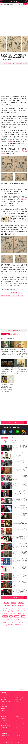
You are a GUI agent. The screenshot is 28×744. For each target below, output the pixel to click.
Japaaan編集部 (19, 63)
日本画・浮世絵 (7, 63)
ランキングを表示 (13, 597)
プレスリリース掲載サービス (14, 422)
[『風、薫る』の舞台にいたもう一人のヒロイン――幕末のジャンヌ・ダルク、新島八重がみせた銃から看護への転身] (6, 455)
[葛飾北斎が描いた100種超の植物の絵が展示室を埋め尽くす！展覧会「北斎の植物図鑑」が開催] (7, 345)
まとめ (17, 695)
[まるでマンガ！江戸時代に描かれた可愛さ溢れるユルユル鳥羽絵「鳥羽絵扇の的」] (14, 44)
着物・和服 (18, 699)
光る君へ (24, 622)
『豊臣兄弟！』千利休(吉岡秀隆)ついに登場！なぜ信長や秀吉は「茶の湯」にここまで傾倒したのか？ (19, 515)
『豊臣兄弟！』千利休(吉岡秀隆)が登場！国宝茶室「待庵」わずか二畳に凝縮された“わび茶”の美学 (19, 469)
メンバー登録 (25, 4)
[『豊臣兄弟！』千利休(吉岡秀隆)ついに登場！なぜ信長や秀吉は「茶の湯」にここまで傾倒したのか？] (6, 516)
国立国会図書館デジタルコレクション (12, 296)
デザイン (17, 616)
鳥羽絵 (25, 334)
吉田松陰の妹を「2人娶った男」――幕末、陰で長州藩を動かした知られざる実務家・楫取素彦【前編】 (19, 553)
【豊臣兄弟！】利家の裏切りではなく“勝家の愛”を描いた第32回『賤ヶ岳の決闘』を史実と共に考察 (19, 500)
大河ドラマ (21, 602)
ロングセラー (6, 608)
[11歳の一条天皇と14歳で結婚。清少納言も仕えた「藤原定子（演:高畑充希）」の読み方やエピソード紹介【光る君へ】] (7, 379)
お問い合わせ (18, 721)
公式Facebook (4, 432)
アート (2, 63)
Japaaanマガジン (19, 716)
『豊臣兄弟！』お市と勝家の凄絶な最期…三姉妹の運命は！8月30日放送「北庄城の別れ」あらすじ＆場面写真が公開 (19, 591)
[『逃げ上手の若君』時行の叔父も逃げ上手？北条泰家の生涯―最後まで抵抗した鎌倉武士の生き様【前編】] (6, 546)
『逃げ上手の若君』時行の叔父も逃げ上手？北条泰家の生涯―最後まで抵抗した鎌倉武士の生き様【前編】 (19, 545)
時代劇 (16, 611)
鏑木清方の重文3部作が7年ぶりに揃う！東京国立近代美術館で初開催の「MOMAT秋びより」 (19, 568)
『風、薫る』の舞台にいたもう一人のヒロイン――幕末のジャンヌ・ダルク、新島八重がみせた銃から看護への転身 (19, 454)
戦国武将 (21, 605)
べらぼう (8, 613)
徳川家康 (6, 616)
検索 (26, 1)
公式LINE (17, 432)
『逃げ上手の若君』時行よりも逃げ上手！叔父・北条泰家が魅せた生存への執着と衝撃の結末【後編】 (19, 583)
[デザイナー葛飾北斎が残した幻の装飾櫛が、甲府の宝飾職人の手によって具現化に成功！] (7, 363)
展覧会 (4, 622)
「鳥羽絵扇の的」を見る (14, 293)
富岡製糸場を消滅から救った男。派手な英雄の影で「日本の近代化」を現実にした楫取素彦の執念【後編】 (19, 575)
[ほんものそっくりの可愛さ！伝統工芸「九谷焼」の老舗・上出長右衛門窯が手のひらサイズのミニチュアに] (6, 561)
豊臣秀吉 (15, 619)
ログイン (20, 4)
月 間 (22, 441)
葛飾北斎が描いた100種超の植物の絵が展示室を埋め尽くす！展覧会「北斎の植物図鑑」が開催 (7, 352)
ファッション (5, 699)
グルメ (3, 704)
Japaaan (14, 1)
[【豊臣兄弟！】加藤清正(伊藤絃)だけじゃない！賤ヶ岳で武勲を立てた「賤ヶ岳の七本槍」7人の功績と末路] (6, 478)
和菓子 (17, 704)
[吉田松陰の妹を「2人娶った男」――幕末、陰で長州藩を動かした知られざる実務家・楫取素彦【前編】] (6, 554)
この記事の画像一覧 (14, 331)
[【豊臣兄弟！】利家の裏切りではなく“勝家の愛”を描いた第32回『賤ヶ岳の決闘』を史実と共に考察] (6, 501)
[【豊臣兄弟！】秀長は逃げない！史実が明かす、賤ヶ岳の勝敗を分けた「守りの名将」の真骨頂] (6, 463)
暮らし (3, 708)
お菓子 (24, 608)
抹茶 (12, 616)
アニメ (14, 605)
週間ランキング (19, 727)
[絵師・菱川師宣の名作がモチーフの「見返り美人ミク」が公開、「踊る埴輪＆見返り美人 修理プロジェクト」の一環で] (20, 345)
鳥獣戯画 (11, 141)
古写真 (3, 710)
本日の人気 (4, 727)
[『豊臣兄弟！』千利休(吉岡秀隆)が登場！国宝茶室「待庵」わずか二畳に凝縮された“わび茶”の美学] (6, 470)
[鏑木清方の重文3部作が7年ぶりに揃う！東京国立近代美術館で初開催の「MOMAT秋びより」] (6, 569)
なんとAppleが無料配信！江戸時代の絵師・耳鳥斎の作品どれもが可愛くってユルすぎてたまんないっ (18, 219)
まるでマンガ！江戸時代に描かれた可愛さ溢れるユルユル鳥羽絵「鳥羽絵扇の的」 (13, 57)
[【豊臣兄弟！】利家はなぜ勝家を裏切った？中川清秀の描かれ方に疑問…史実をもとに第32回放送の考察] (6, 486)
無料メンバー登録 (19, 723)
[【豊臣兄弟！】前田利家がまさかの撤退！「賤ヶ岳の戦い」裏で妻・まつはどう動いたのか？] (6, 508)
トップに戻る (24, 689)
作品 (13, 63)
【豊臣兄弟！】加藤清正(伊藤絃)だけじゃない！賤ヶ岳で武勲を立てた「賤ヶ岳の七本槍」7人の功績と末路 (19, 477)
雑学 (20, 608)
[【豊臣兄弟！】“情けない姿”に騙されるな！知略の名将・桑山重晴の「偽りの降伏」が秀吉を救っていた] (6, 448)
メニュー (1, 1)
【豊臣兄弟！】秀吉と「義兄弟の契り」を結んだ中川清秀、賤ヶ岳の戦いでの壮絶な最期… (19, 530)
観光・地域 (4, 706)
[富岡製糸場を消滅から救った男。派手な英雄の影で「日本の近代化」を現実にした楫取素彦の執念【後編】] (6, 576)
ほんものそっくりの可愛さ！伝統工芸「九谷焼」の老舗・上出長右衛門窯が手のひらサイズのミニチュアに (19, 560)
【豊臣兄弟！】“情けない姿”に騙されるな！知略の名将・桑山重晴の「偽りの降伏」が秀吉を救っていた (19, 447)
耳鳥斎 (24, 199)
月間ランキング (5, 730)
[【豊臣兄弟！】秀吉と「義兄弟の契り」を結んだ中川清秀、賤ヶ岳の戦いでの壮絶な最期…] (6, 531)
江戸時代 (19, 334)
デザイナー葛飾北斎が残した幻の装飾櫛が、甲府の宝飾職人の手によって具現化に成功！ (7, 370)
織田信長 (15, 613)
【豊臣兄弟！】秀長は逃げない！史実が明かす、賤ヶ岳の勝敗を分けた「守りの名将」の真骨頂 (19, 462)
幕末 (6, 611)
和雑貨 (17, 701)
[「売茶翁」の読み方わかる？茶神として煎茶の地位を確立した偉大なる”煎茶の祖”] (20, 363)
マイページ (4, 723)
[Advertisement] (14, 21)
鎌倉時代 (11, 622)
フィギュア (21, 619)
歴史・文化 (18, 708)
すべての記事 (5, 695)
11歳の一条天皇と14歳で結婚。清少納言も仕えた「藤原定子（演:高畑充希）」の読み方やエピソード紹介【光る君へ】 (7, 388)
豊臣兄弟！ (7, 619)
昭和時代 (17, 622)
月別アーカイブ (18, 725)
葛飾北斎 (10, 625)
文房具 (23, 616)
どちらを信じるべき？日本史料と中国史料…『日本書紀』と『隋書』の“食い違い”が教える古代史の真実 (19, 492)
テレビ (22, 611)
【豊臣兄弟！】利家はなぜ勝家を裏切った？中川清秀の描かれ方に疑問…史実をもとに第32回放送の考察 (19, 484)
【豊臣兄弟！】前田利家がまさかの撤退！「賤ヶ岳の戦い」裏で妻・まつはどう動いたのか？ (19, 507)
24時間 (5, 441)
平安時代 (8, 605)
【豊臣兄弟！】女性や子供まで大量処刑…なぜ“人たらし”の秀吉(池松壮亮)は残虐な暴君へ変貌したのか (19, 522)
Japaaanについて (19, 718)
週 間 (14, 441)
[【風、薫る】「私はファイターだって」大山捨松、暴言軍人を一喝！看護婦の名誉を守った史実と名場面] (6, 539)
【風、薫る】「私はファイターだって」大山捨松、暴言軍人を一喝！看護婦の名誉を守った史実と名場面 (19, 537)
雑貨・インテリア (6, 701)
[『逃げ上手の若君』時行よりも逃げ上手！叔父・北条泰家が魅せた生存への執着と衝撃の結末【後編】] (6, 584)
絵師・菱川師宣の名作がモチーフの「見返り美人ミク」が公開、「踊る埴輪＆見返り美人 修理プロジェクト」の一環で (20, 353)
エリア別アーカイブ (6, 725)
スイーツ (14, 608)
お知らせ (4, 718)
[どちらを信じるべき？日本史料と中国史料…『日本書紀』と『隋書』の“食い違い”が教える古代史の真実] (6, 493)
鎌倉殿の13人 (18, 625)
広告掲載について (6, 721)
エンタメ (17, 706)
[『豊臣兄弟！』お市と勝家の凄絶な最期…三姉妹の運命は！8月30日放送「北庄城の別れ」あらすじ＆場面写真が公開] (6, 592)
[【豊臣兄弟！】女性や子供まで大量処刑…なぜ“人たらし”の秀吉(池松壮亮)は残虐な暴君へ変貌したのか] (6, 523)
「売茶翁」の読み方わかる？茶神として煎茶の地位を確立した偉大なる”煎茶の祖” (20, 370)
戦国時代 (14, 602)
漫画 (11, 611)
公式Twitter (10, 432)
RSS (24, 432)
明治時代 (21, 613)
